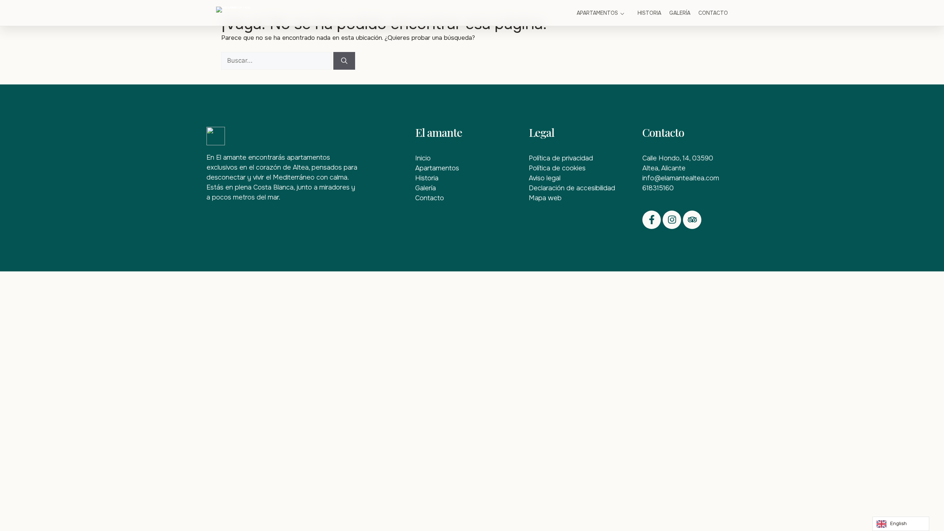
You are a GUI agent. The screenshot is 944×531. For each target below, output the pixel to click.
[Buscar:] (277, 61)
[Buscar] (344, 61)
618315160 (658, 188)
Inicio (423, 158)
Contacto (713, 13)
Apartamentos (597, 13)
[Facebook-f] (651, 220)
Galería (679, 13)
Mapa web (545, 198)
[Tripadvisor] (692, 220)
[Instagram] (672, 220)
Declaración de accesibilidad (572, 188)
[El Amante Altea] (245, 13)
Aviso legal (544, 178)
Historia (649, 13)
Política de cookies (557, 168)
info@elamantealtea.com (680, 178)
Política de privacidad (561, 158)
